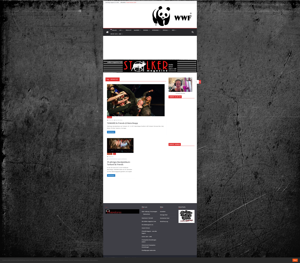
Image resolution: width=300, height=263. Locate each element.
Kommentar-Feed (164, 218)
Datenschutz (146, 214)
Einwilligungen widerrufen (149, 250)
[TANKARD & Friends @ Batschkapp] (136, 100)
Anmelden (162, 211)
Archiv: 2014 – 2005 (115, 34)
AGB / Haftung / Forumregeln (149, 211)
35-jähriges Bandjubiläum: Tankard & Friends (118, 163)
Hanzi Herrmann (118, 120)
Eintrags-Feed (163, 215)
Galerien (136, 30)
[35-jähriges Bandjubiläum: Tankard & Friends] (120, 145)
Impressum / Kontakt (147, 218)
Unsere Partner (146, 228)
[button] (122, 30)
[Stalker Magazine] (107, 32)
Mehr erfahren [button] (94, 260)
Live (120, 30)
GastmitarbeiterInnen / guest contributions (117, 159)
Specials (165, 30)
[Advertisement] (150, 48)
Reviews (145, 30)
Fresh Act (128, 30)
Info (173, 30)
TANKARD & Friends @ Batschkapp (122, 123)
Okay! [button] (295, 260)
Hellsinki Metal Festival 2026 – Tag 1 (135, 2)
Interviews (155, 30)
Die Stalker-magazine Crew (149, 221)
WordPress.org (164, 221)
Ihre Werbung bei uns (147, 224)
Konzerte (110, 153)
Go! (200, 82)
